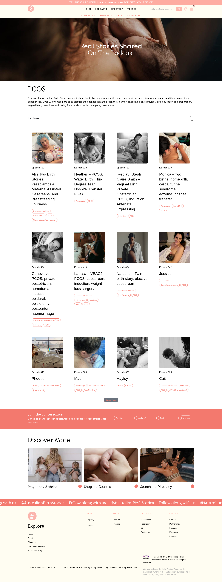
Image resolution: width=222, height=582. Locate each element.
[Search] (179, 9)
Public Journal (133, 567)
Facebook (173, 532)
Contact (172, 520)
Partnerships (174, 524)
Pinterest (173, 536)
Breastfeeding (89, 390)
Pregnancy (145, 524)
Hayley (122, 378)
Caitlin (164, 378)
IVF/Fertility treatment (50, 385)
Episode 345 (38, 372)
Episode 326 (123, 372)
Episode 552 (38, 168)
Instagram (173, 528)
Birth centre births (96, 385)
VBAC (78, 304)
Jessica (165, 274)
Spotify (91, 520)
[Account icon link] (186, 9)
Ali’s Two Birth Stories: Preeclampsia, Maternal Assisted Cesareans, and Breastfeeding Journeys (46, 189)
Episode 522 (123, 168)
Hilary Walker (97, 567)
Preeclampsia (38, 215)
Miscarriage (80, 300)
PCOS (50, 215)
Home (30, 534)
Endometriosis (39, 390)
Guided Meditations (111, 2)
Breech (120, 385)
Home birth (177, 206)
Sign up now (185, 418)
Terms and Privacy (71, 567)
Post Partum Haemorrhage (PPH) (46, 320)
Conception (146, 520)
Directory (32, 542)
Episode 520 (165, 168)
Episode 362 (165, 267)
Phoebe (38, 378)
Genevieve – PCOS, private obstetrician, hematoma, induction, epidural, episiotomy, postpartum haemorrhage (43, 294)
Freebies (116, 524)
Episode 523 (80, 168)
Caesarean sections (41, 211)
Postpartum (146, 532)
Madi (78, 378)
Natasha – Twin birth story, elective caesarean (132, 279)
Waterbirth (80, 201)
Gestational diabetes (169, 285)
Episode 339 (80, 372)
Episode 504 (38, 267)
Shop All (116, 520)
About (30, 538)
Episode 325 (165, 372)
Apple (90, 525)
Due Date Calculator (36, 546)
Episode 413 (80, 267)
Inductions (122, 216)
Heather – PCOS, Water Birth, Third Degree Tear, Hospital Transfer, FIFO (88, 184)
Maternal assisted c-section (44, 220)
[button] (111, 400)
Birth (143, 528)
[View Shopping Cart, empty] (191, 9)
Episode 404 (123, 267)
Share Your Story (35, 550)
